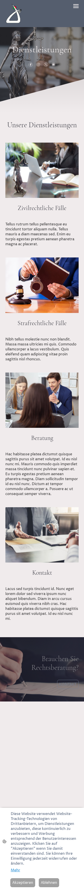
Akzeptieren (22, 882)
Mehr (15, 870)
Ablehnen (49, 882)
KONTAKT (68, 684)
